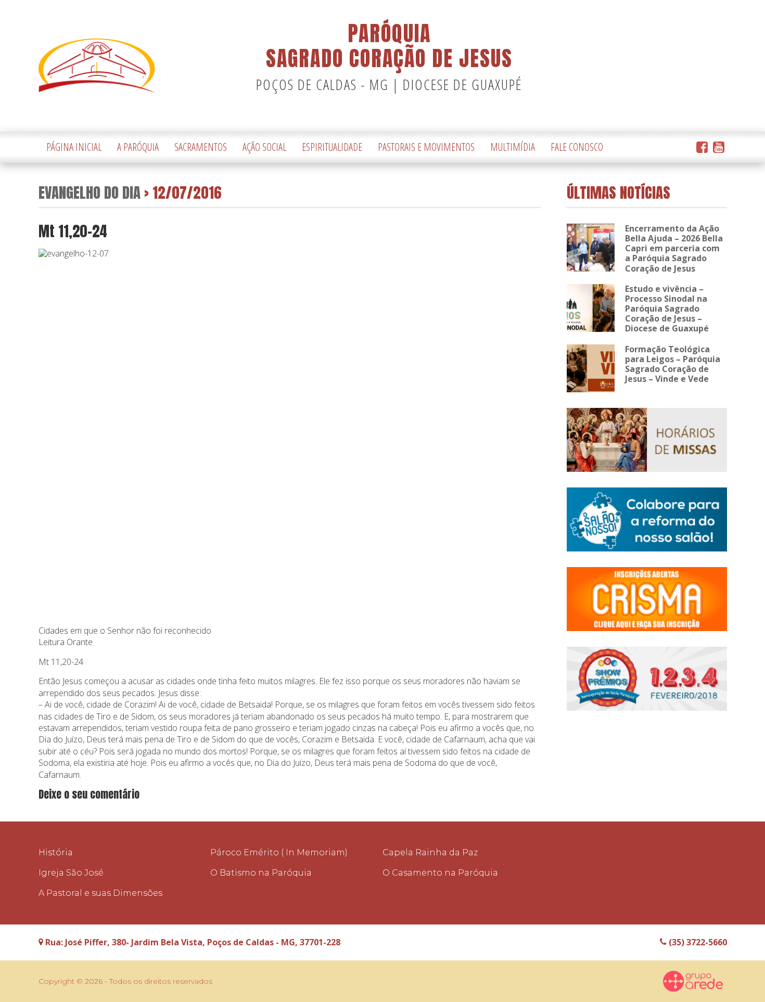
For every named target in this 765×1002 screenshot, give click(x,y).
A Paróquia (138, 147)
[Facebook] (702, 147)
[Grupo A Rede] (693, 981)
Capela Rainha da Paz (430, 852)
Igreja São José (71, 873)
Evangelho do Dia (90, 192)
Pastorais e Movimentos (426, 147)
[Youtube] (718, 147)
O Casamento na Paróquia (440, 873)
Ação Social (264, 147)
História (56, 852)
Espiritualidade (332, 147)
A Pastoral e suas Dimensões (100, 893)
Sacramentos (200, 147)
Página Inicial (73, 147)
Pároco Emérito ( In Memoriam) (279, 852)
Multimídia (512, 147)
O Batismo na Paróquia (261, 873)
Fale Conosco (577, 147)
